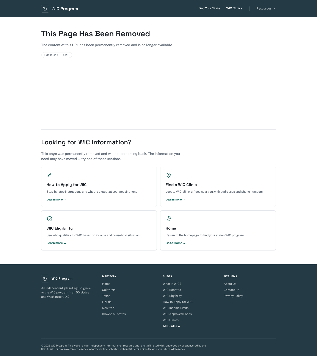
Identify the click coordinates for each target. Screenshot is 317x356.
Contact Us (231, 289)
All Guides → (172, 326)
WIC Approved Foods (177, 314)
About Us (230, 283)
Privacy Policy (233, 296)
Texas (106, 296)
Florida (106, 302)
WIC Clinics (234, 8)
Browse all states (114, 314)
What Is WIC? (172, 283)
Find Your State (209, 8)
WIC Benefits (172, 289)
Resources (263, 8)
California (109, 289)
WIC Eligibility (172, 296)
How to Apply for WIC (178, 302)
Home (106, 283)
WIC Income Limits (175, 308)
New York (108, 308)
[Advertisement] (158, 97)
